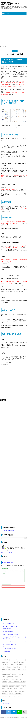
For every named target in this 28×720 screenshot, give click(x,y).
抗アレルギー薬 (22, 669)
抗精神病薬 (14, 674)
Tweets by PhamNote (5, 703)
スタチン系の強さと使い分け (9, 648)
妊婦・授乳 (9, 688)
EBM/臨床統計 (5, 659)
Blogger (26, 717)
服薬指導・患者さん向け (20, 691)
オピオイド (22, 659)
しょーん (10, 545)
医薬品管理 (5, 664)
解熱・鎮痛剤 (19, 664)
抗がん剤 (11, 671)
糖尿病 (24, 686)
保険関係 (11, 693)
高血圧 (4, 676)
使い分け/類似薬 (6, 679)
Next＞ (23, 367)
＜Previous (5, 367)
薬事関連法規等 (6, 696)
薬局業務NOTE (10, 3)
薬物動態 (14, 696)
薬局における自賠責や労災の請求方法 (11, 634)
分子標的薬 (4, 693)
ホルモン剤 (21, 662)
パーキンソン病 (13, 662)
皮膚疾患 (4, 691)
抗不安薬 (21, 674)
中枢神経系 (4, 686)
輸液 (19, 696)
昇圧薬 (10, 681)
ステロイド (5, 662)
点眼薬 (18, 686)
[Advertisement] (14, 30)
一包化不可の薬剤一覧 (8, 631)
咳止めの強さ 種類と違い (8, 623)
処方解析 (4, 681)
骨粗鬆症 (10, 676)
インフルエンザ (14, 659)
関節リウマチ (22, 667)
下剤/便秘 (12, 664)
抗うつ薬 (4, 671)
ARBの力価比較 (6, 651)
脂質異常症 (15, 679)
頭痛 (3, 688)
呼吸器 (14, 669)
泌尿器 (22, 688)
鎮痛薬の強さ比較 (7, 562)
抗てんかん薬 (18, 671)
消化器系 (16, 681)
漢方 (15, 667)
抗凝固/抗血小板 (6, 674)
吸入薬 (4, 669)
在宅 (16, 676)
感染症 (10, 667)
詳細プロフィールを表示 (7, 552)
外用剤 (4, 667)
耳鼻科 (21, 679)
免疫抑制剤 (18, 693)
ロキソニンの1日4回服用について (10, 626)
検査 (9, 669)
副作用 (11, 691)
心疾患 (23, 681)
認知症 (16, 688)
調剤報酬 (11, 686)
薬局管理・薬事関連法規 (8, 530)
